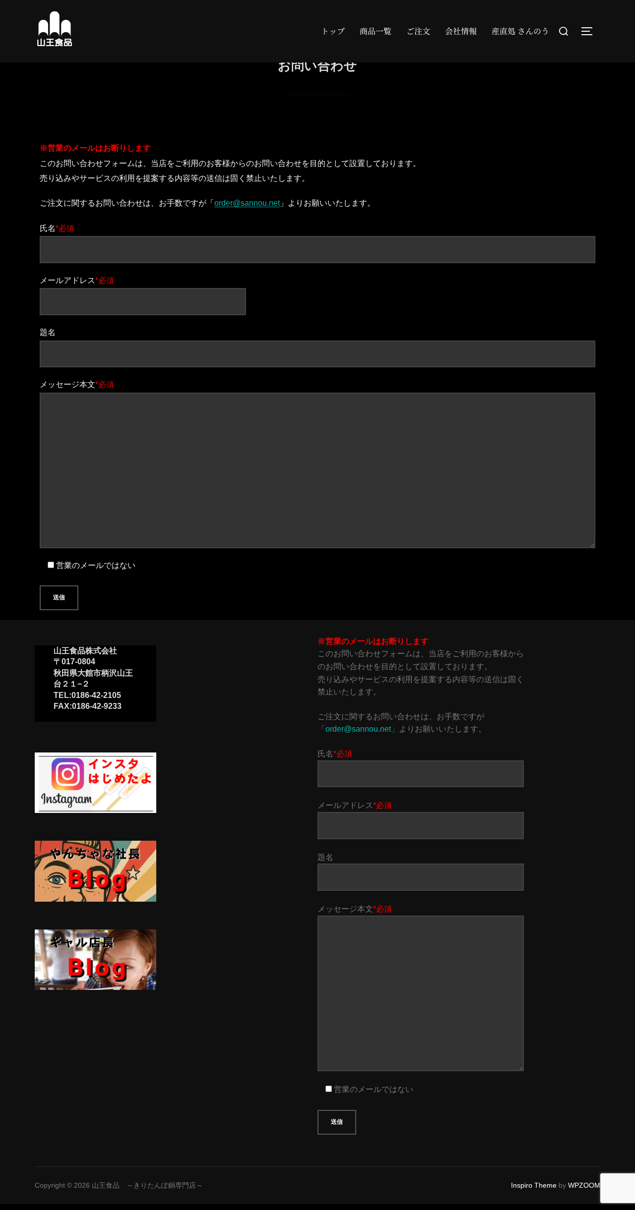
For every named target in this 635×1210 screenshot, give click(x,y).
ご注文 (418, 31)
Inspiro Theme (534, 1185)
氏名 (57, 228)
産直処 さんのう (520, 31)
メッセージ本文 (77, 384)
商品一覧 (375, 31)
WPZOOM (584, 1185)
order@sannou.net (247, 203)
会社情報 (461, 31)
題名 (48, 332)
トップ (333, 31)
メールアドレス (77, 280)
